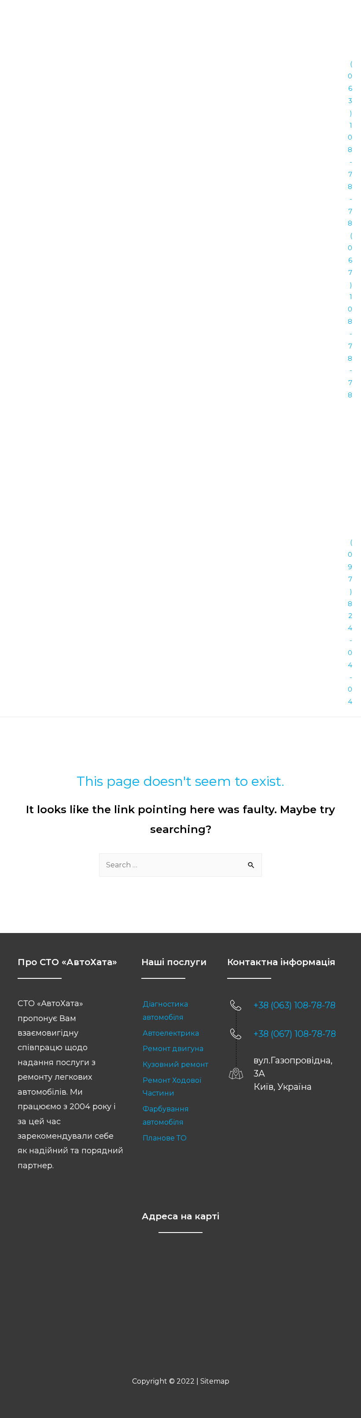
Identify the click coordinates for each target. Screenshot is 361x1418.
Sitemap (214, 1381)
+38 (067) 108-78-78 (295, 1034)
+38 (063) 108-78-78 (294, 1005)
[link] (175, 1010)
